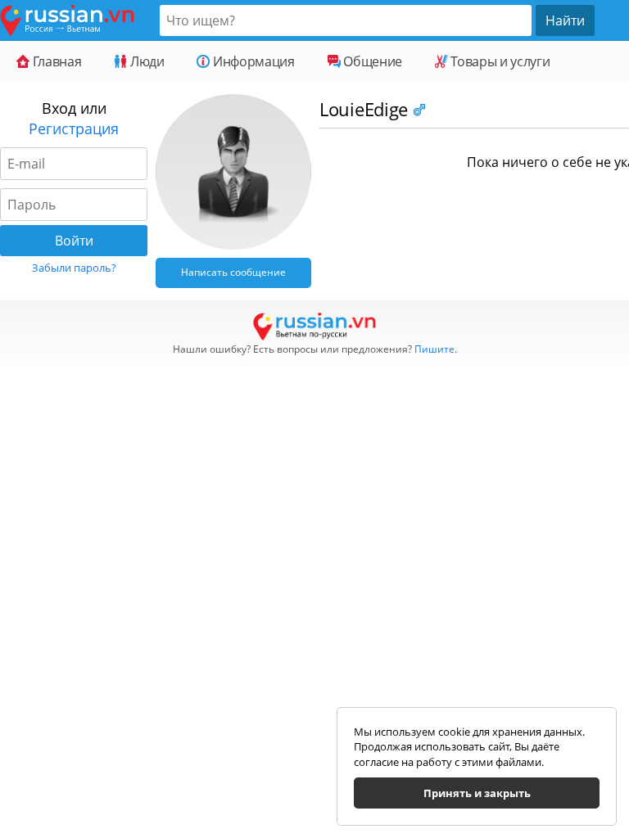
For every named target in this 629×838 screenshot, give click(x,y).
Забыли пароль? (74, 267)
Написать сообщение (233, 272)
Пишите (434, 349)
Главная (55, 61)
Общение (371, 61)
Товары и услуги (499, 61)
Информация (252, 61)
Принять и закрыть (477, 793)
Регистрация (74, 128)
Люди (145, 61)
